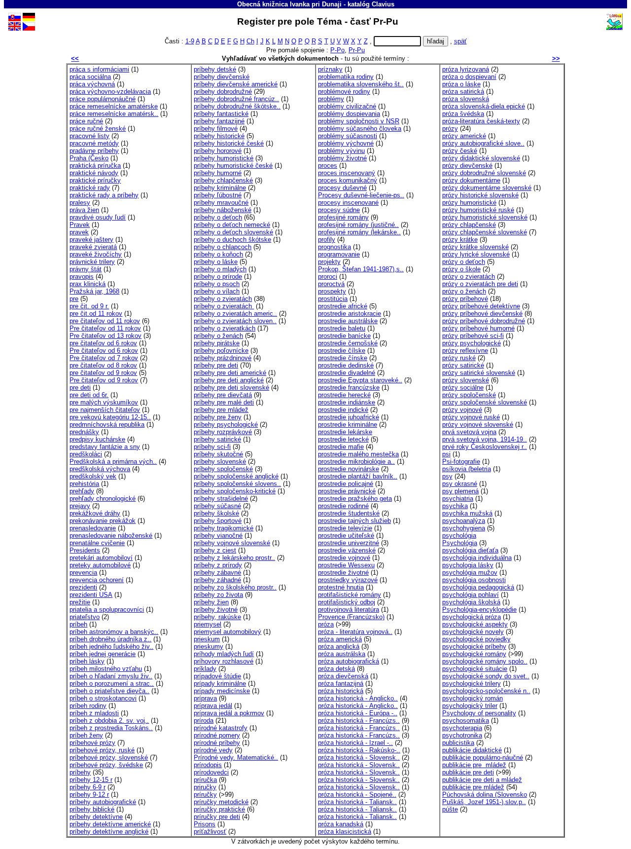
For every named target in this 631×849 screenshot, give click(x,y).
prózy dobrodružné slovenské (484, 173)
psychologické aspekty (475, 624)
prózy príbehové (465, 298)
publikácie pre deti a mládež (482, 779)
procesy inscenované (348, 202)
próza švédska (463, 113)
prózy (450, 128)
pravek (79, 232)
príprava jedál (213, 705)
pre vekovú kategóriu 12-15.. (110, 417)
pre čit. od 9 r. (89, 306)
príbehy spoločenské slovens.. (237, 483)
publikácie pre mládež (474, 765)
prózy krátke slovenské (475, 247)
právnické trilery (92, 261)
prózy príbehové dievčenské (482, 313)
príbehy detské (215, 69)
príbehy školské (216, 513)
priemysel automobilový (227, 631)
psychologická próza (471, 617)
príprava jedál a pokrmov (229, 713)
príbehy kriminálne (220, 187)
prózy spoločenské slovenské (484, 402)
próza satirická (463, 91)
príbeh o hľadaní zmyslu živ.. (111, 676)
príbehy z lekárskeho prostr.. (234, 557)
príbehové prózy (92, 742)
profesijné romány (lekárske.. (359, 232)
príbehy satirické (217, 439)
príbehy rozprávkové (223, 432)
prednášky (84, 432)
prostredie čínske (342, 358)
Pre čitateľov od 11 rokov (105, 328)
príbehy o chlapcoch (222, 247)
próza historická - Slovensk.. (359, 757)
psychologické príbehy (474, 646)
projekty (329, 261)
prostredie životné (343, 572)
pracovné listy (89, 136)
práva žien (84, 210)
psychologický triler (469, 705)
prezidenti (83, 587)
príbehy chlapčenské (223, 180)
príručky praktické (219, 809)
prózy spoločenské (469, 395)
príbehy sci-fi (212, 446)
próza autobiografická (348, 661)
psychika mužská (467, 513)
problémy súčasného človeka (359, 128)
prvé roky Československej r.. (484, 446)
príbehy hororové (218, 150)
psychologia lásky (467, 565)
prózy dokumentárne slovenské (486, 187)
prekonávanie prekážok (103, 520)
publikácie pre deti (468, 772)
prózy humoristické (469, 202)
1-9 (189, 41)
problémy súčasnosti (347, 136)
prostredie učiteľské (346, 535)
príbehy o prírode (218, 276)
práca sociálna (90, 76)
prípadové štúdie (217, 676)
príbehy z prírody (218, 565)
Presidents (85, 550)
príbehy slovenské (220, 461)
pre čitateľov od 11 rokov (105, 321)
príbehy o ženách (218, 335)
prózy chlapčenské (469, 224)
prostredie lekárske (345, 432)
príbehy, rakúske (217, 617)
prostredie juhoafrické (348, 417)
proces (327, 165)
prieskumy (208, 646)
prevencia (83, 572)
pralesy (80, 202)
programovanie (339, 254)
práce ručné (86, 121)
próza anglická (338, 646)
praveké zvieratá (93, 247)
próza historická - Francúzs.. (359, 720)
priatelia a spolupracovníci (107, 609)
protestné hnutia (341, 587)
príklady (205, 668)
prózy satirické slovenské (478, 372)
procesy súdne (339, 210)
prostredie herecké (344, 395)
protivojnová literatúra (348, 609)
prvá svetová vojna (469, 432)
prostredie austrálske (348, 321)
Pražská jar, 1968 (94, 291)
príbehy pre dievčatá (223, 395)
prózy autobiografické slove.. (483, 143)
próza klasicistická (344, 831)
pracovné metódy (94, 143)
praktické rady (90, 187)
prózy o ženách (464, 291)
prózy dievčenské (467, 165)
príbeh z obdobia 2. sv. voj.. (109, 720)
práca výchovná (92, 84)
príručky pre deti (217, 816)
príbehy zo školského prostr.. (235, 587)
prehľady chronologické (103, 498)
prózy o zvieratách (468, 276)
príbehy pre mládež (221, 409)
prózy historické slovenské (480, 195)
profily (326, 239)
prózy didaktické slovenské (481, 158)
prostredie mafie (341, 446)
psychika (455, 506)
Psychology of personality (479, 713)
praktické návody (94, 173)
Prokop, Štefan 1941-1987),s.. (361, 269)
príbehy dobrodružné (223, 91)
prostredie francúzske (349, 387)
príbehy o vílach (217, 291)
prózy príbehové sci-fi (473, 335)
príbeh (78, 624)
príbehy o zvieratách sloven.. (235, 321)
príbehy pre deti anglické (229, 380)
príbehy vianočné (218, 535)
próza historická (340, 691)
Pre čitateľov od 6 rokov (104, 350)
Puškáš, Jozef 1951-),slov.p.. (484, 802)
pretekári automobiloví (101, 557)
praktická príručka (95, 165)
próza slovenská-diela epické (483, 106)
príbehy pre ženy (218, 417)
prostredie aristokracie (349, 313)
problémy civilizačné (347, 106)
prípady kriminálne (220, 683)
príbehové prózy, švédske (106, 765)
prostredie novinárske (348, 469)
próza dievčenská (343, 676)
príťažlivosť (210, 831)
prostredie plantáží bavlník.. (357, 476)
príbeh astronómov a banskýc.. (114, 631)
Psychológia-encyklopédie (479, 609)
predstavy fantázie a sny (105, 446)
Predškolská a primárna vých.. (113, 461)
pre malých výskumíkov (104, 402)
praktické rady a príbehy (104, 195)
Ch (250, 41)
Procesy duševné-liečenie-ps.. (361, 195)
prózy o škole (461, 269)
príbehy (80, 772)
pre (74, 298)
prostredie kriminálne (347, 424)
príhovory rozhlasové (223, 661)
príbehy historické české (229, 143)
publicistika (458, 742)
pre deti (80, 387)
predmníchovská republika (107, 424)
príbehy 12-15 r (91, 779)
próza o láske (461, 84)
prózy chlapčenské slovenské (484, 232)
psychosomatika (465, 720)
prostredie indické (343, 409)
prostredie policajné (345, 483)
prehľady (82, 491)
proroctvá (331, 284)
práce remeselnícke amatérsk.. (114, 113)
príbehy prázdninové (222, 358)
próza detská (336, 668)
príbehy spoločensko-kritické (235, 491)
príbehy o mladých (220, 269)
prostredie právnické (347, 491)
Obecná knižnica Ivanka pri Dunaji (289, 4)
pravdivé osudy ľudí (98, 217)
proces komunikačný (347, 180)
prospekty (332, 291)
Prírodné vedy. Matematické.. (236, 757)
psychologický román (472, 698)
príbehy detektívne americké (110, 824)
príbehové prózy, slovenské (109, 757)
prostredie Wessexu (346, 565)
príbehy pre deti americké (230, 372)
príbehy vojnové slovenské (232, 543)
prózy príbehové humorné (478, 328)
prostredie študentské (349, 513)
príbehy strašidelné (221, 498)
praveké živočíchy (96, 254)
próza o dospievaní (469, 76)
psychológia (459, 535)
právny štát (86, 269)
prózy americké (464, 136)
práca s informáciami (99, 69)
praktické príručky (95, 180)
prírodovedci (211, 772)
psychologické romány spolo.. (484, 661)
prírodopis (208, 765)
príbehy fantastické (221, 113)
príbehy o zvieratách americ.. (235, 313)
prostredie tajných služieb (354, 520)
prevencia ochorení (97, 580)
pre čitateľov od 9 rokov (103, 372)
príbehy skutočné (218, 454)
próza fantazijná (340, 683)
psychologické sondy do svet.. (485, 676)
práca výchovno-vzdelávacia (110, 91)
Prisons (204, 824)
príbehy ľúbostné (218, 195)
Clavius (383, 4)
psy (447, 476)
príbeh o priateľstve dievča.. (109, 691)
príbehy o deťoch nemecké (232, 224)
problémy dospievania (349, 113)
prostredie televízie (345, 528)
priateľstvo (85, 617)
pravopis (82, 276)
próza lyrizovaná (465, 69)
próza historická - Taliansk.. (357, 802)
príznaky (330, 69)
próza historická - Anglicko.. (358, 698)
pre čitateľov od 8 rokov (103, 365)
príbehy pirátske (217, 343)
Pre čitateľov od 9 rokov (104, 380)
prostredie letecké (343, 439)
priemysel (207, 624)
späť (460, 41)
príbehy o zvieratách (223, 298)
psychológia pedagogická (478, 587)
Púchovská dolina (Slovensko (484, 794)
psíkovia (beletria (466, 469)
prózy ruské (459, 358)
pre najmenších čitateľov (105, 409)
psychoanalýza (463, 520)
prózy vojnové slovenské (477, 424)
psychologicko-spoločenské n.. (486, 691)
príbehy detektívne (96, 816)
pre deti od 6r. (89, 395)
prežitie (80, 602)
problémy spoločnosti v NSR (358, 121)
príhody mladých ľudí (224, 654)
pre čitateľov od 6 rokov (103, 343)
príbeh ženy (86, 735)
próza (326, 624)
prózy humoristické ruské (478, 210)
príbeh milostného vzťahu (106, 668)
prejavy (80, 506)
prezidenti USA (91, 594)
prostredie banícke (344, 335)
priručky (205, 787)
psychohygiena (463, 528)
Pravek (80, 224)
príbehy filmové (216, 128)
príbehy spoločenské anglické (236, 476)
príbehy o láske (216, 261)
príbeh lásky (87, 661)
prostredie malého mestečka (358, 454)
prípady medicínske (222, 691)
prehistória (84, 483)
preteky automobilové (100, 565)
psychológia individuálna (477, 557)
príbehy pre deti (216, 365)
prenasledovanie (93, 528)
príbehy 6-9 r (87, 787)
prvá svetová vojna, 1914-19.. (484, 439)
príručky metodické (221, 802)
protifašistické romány (349, 594)
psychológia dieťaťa (470, 550)
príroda (203, 720)
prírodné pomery (217, 735)
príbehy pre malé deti (224, 402)
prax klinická (87, 284)
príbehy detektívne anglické (109, 831)
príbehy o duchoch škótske (232, 239)
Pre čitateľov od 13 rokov (105, 335)
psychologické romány (474, 654)
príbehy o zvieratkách (224, 328)
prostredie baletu (341, 328)
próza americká (340, 639)
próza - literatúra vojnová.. (355, 631)
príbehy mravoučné (221, 202)
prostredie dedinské (346, 365)
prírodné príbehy (217, 742)
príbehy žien (211, 602)
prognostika (334, 247)
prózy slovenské (465, 380)
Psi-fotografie (461, 461)
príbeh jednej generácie (103, 654)
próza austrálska (341, 654)
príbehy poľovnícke (221, 350)
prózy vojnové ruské (471, 417)
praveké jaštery (91, 239)
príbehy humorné (218, 173)
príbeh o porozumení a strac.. (112, 683)
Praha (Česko (89, 158)
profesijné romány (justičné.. (358, 224)
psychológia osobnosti (474, 580)
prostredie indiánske (346, 402)
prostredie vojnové (344, 557)
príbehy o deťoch (218, 217)
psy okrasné (459, 483)
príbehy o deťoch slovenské (233, 232)
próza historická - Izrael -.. (355, 742)
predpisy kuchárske (97, 439)
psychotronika (462, 735)
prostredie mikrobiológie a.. (356, 461)
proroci (327, 276)
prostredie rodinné (343, 506)
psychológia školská (471, 602)
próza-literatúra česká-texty (481, 121)
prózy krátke (460, 239)
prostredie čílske (341, 350)
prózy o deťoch (463, 261)
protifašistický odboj (346, 602)
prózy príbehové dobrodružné (483, 321)
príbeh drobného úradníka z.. (110, 639)
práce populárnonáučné (103, 99)
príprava (205, 698)
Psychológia (459, 543)
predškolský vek (93, 476)
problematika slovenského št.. (361, 84)
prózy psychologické (471, 343)
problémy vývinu (341, 150)
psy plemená (460, 491)
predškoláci (86, 454)
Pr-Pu (357, 50)
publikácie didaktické (472, 750)
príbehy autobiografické (103, 802)
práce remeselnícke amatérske (114, 106)
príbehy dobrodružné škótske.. (237, 106)
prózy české (459, 150)
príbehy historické (219, 136)
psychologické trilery (471, 683)
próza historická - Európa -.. (357, 713)
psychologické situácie (474, 668)
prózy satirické (463, 365)
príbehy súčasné (217, 506)
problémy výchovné (346, 143)
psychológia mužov (469, 572)
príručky (205, 794)
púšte (450, 809)
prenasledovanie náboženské (111, 535)
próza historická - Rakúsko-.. (359, 750)
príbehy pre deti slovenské (231, 387)
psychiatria (457, 498)
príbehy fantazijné (219, 121)
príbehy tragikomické (223, 528)
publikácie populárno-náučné (482, 757)
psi (446, 454)
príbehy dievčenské (221, 76)
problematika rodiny (346, 76)
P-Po (337, 50)
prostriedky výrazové (348, 580)
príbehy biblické (92, 809)
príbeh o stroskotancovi (103, 698)
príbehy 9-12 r (89, 794)
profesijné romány (343, 217)
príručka (205, 779)
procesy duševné (342, 187)
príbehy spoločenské (223, 469)
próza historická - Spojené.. (357, 794)
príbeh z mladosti (94, 713)
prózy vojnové (462, 409)
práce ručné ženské (98, 128)
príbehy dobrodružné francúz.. (236, 99)
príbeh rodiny (88, 705)
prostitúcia (333, 298)
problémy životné (342, 158)
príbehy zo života (218, 594)
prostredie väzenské (347, 550)
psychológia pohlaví (470, 594)
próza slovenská (465, 99)
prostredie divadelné (346, 372)
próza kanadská (340, 824)
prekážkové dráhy (95, 513)
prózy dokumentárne (471, 180)
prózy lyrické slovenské (476, 254)
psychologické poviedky (476, 639)
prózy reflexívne (465, 350)
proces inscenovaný (346, 173)
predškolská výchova (100, 469)
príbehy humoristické (223, 158)
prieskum (207, 639)
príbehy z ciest (215, 550)
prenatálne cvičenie (97, 543)
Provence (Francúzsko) (351, 617)
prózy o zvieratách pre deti (480, 284)
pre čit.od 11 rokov (96, 313)
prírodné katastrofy (220, 728)
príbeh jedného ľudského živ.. (111, 646)
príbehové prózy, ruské (102, 750)
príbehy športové (218, 520)
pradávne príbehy (94, 150)
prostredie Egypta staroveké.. (360, 380)
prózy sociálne (463, 387)
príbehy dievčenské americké (236, 84)
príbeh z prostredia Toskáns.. (111, 728)
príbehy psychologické (226, 424)
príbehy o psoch (217, 284)
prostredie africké (342, 306)
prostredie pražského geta (355, 498)
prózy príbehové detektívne (481, 306)
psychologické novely (473, 631)
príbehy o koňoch (218, 254)
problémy (331, 99)
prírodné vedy (213, 750)
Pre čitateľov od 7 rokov (104, 358)
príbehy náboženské (222, 210)
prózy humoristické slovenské (484, 217)
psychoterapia (462, 728)
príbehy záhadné (217, 580)
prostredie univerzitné (348, 543)
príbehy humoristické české (233, 165)
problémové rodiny (344, 91)
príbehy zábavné (217, 572)
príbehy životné (216, 609)
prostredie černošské (348, 343)
